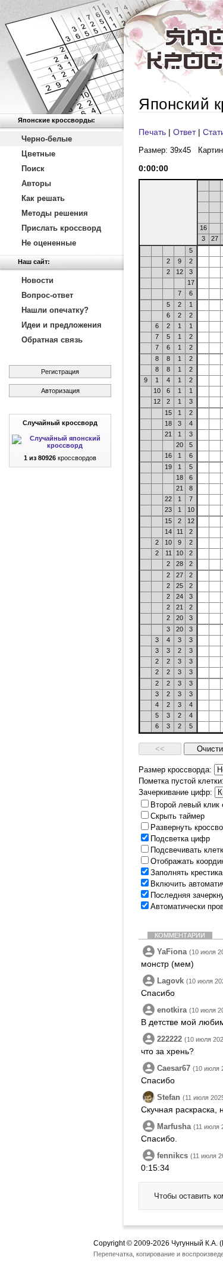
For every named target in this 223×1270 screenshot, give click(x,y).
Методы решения (54, 213)
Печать (152, 132)
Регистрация (60, 371)
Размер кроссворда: (175, 769)
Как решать (43, 198)
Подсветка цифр (180, 838)
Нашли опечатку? (55, 310)
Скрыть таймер (177, 816)
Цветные (38, 153)
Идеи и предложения (61, 324)
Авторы (36, 183)
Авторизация (60, 390)
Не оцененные (48, 242)
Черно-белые (46, 138)
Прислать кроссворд (61, 228)
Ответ (184, 132)
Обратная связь (52, 339)
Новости (37, 280)
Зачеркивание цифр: (175, 792)
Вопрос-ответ (47, 295)
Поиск (33, 168)
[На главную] (62, 57)
